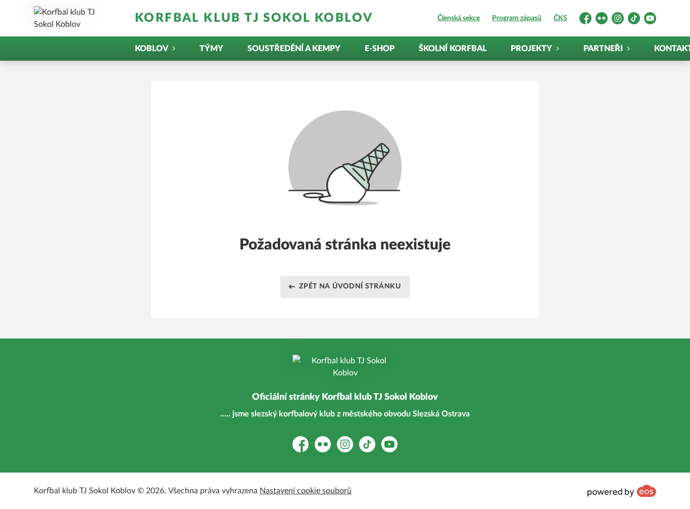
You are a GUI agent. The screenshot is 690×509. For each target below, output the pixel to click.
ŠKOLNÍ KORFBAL (452, 49)
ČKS (560, 18)
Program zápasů (516, 18)
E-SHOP (380, 49)
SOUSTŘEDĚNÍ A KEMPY (294, 49)
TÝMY (211, 49)
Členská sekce (458, 18)
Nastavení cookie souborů (306, 491)
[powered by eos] (621, 491)
